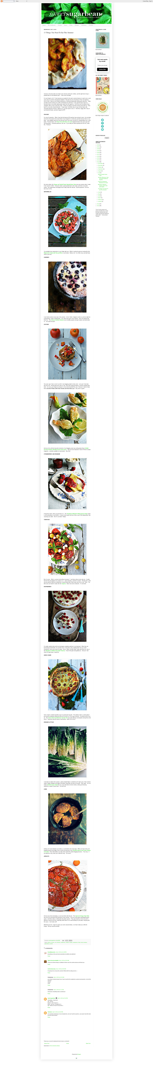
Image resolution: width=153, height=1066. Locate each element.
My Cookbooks (51, 25)
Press (70, 25)
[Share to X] (68, 940)
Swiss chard (80, 942)
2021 (98, 147)
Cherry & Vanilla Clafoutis (57, 320)
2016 (98, 156)
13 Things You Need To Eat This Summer (103, 189)
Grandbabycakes (51, 952)
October (100, 167)
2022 (98, 145)
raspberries (63, 942)
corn (55, 942)
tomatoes (85, 942)
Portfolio (91, 25)
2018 (98, 152)
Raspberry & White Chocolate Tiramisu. (55, 650)
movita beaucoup (51, 968)
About (65, 25)
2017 (98, 154)
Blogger (79, 1054)
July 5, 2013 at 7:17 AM (59, 989)
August (99, 170)
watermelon (46, 943)
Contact (60, 25)
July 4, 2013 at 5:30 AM (64, 960)
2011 (98, 205)
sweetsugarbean (52, 940)
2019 (98, 150)
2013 (98, 161)
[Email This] (65, 940)
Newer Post (46, 1043)
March (99, 197)
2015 (98, 158)
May (99, 194)
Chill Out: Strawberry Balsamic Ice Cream (103, 182)
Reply (49, 956)
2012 (98, 203)
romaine (70, 942)
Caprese (64, 583)
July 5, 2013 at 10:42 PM (57, 1012)
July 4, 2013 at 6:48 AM (61, 968)
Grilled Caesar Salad (53, 784)
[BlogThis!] (67, 940)
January (100, 201)
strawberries (75, 942)
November (100, 165)
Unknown (50, 1012)
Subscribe (102, 69)
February (100, 199)
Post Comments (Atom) (55, 1045)
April (99, 195)
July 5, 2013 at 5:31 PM (63, 998)
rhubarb (67, 942)
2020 (98, 148)
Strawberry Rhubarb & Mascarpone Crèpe (77, 513)
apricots (49, 942)
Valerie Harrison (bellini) (53, 960)
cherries (52, 942)
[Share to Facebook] (70, 940)
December (100, 163)
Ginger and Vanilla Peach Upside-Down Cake (65, 184)
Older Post (88, 1043)
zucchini (51, 943)
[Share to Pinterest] (71, 940)
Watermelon (47, 253)
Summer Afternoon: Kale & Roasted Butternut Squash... (103, 178)
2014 (98, 160)
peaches (58, 942)
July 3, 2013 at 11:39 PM (61, 952)
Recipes (77, 25)
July (99, 172)
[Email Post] (63, 940)
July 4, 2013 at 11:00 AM (59, 977)
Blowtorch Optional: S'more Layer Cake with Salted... (102, 185)
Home (44, 25)
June (99, 192)
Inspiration (83, 25)
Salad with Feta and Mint (56, 253)
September (100, 169)
